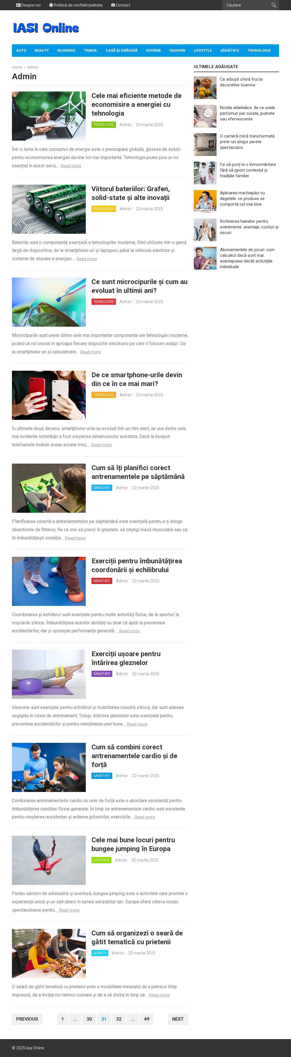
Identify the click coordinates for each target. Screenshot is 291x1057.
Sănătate (229, 50)
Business (66, 50)
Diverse (153, 50)
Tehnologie (259, 50)
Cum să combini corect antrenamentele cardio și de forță (134, 756)
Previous (27, 1019)
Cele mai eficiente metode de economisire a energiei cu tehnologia (137, 104)
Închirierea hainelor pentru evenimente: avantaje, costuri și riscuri (249, 227)
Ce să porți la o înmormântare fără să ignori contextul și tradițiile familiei (248, 170)
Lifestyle (203, 50)
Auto (21, 50)
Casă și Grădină (122, 50)
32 (118, 1019)
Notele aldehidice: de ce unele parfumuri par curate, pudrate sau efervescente (247, 113)
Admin (126, 124)
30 (89, 1019)
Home (17, 67)
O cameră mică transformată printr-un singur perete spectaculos (247, 142)
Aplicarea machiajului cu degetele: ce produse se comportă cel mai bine (242, 198)
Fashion (177, 50)
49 (146, 1019)
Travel (90, 50)
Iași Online (35, 1048)
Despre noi (31, 5)
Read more (71, 165)
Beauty (42, 50)
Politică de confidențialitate (78, 5)
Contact (122, 5)
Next (178, 1019)
